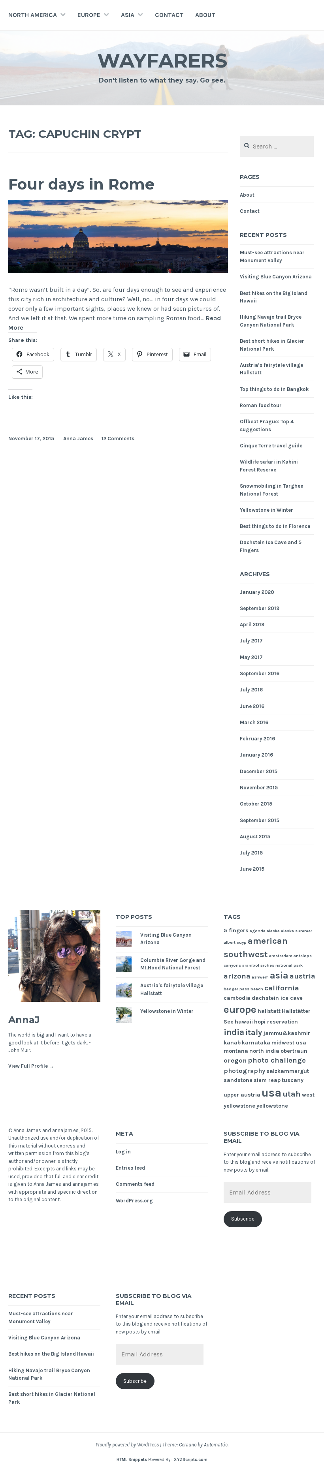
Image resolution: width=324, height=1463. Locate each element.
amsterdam (280, 955)
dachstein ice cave (277, 998)
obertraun (294, 1051)
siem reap (267, 1080)
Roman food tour (261, 405)
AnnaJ (24, 1019)
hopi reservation (276, 1021)
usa (271, 1092)
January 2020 (257, 592)
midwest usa (288, 1042)
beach (257, 989)
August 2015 (255, 836)
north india (264, 1051)
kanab (232, 1042)
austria (302, 976)
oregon (235, 1060)
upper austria (242, 1094)
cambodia (237, 998)
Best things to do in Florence (275, 526)
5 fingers (236, 930)
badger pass (236, 989)
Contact (169, 15)
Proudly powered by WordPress (127, 1445)
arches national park (281, 965)
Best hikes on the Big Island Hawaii (51, 1354)
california (281, 988)
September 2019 (259, 608)
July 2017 (251, 641)
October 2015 (256, 804)
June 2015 (252, 869)
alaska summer (296, 930)
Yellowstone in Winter (266, 510)
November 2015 (259, 788)
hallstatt (269, 1011)
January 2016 (256, 755)
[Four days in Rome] (118, 271)
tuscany (292, 1080)
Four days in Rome (81, 184)
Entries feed (130, 1168)
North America (32, 15)
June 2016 (252, 706)
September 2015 (259, 820)
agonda (258, 930)
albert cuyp (235, 942)
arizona (237, 976)
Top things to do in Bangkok (274, 389)
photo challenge (277, 1060)
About (205, 15)
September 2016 (259, 673)
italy (253, 1032)
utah (292, 1094)
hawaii (244, 1021)
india (234, 1032)
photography (244, 1070)
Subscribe (242, 1219)
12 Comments (118, 438)
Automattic (216, 1445)
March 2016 (254, 722)
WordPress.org (134, 1201)
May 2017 (251, 657)
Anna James (78, 438)
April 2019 (252, 624)
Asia (127, 15)
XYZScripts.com (190, 1459)
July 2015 (251, 853)
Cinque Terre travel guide (271, 446)
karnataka (256, 1042)
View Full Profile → (31, 1066)
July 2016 (251, 690)
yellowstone (272, 1105)
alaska (273, 930)
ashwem (260, 977)
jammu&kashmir (286, 1033)
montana (236, 1051)
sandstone (238, 1080)
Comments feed (135, 1184)
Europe (88, 15)
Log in (123, 1152)
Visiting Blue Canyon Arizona (276, 277)
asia (279, 975)
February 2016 (257, 739)
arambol (250, 965)
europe (240, 1009)
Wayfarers (162, 61)
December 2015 (258, 771)
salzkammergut (287, 1071)
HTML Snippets (132, 1459)
